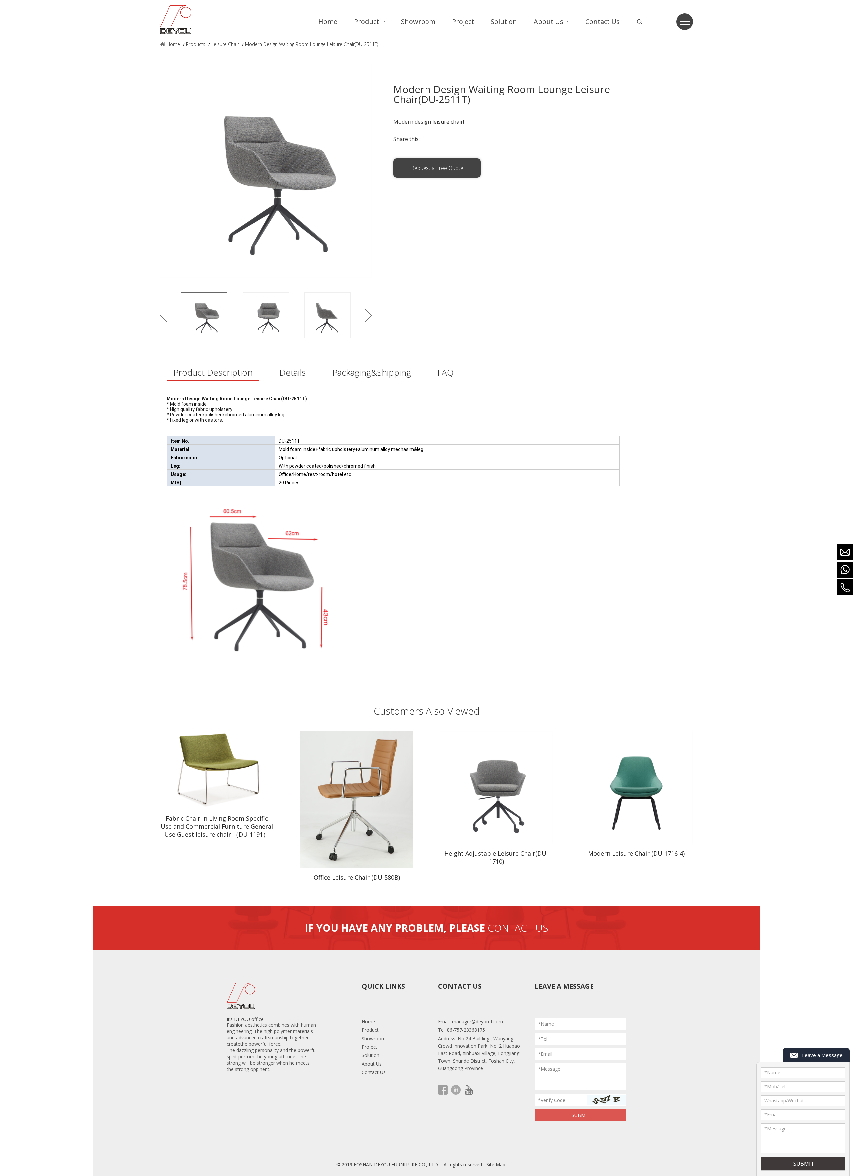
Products (195, 44)
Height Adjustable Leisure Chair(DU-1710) (496, 857)
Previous (163, 315)
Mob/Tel (774, 1086)
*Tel (542, 1039)
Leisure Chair (225, 44)
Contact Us (374, 1072)
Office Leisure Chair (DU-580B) (357, 877)
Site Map (495, 1164)
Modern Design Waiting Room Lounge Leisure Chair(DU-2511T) (311, 44)
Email (771, 1114)
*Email (545, 1054)
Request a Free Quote (437, 168)
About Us (372, 1064)
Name (772, 1072)
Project (369, 1047)
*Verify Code (551, 1100)
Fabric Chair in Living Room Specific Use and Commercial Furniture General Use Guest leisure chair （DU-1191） (217, 826)
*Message (549, 1069)
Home (173, 44)
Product (370, 1030)
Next (368, 315)
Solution (370, 1055)
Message (775, 1128)
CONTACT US (518, 928)
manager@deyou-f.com (477, 1021)
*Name (546, 1024)
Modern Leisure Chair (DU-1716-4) (636, 853)
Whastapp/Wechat (784, 1100)
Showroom (374, 1038)
